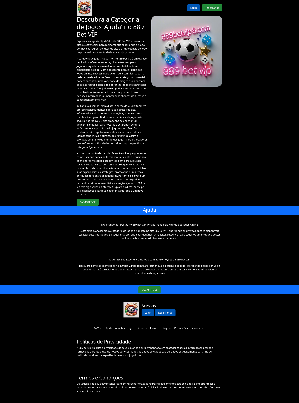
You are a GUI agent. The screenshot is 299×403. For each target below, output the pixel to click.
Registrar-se (212, 8)
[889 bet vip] (84, 8)
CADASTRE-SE (88, 202)
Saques (167, 328)
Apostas (120, 328)
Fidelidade (197, 328)
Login (193, 8)
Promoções (181, 328)
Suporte (142, 328)
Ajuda (108, 328)
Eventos (154, 328)
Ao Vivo (98, 328)
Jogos (131, 328)
